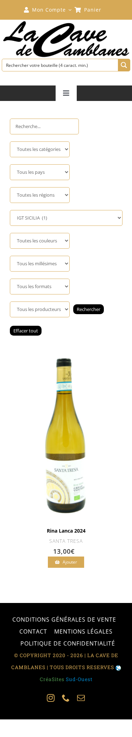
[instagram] (51, 698)
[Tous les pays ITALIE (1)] (40, 172)
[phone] (66, 698)
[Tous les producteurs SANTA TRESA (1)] (40, 309)
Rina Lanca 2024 (66, 530)
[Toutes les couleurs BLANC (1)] (40, 241)
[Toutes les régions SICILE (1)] (40, 195)
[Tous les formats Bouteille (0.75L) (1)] (40, 286)
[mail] (81, 698)
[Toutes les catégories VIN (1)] (40, 149)
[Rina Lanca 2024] (66, 353)
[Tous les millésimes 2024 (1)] (40, 264)
